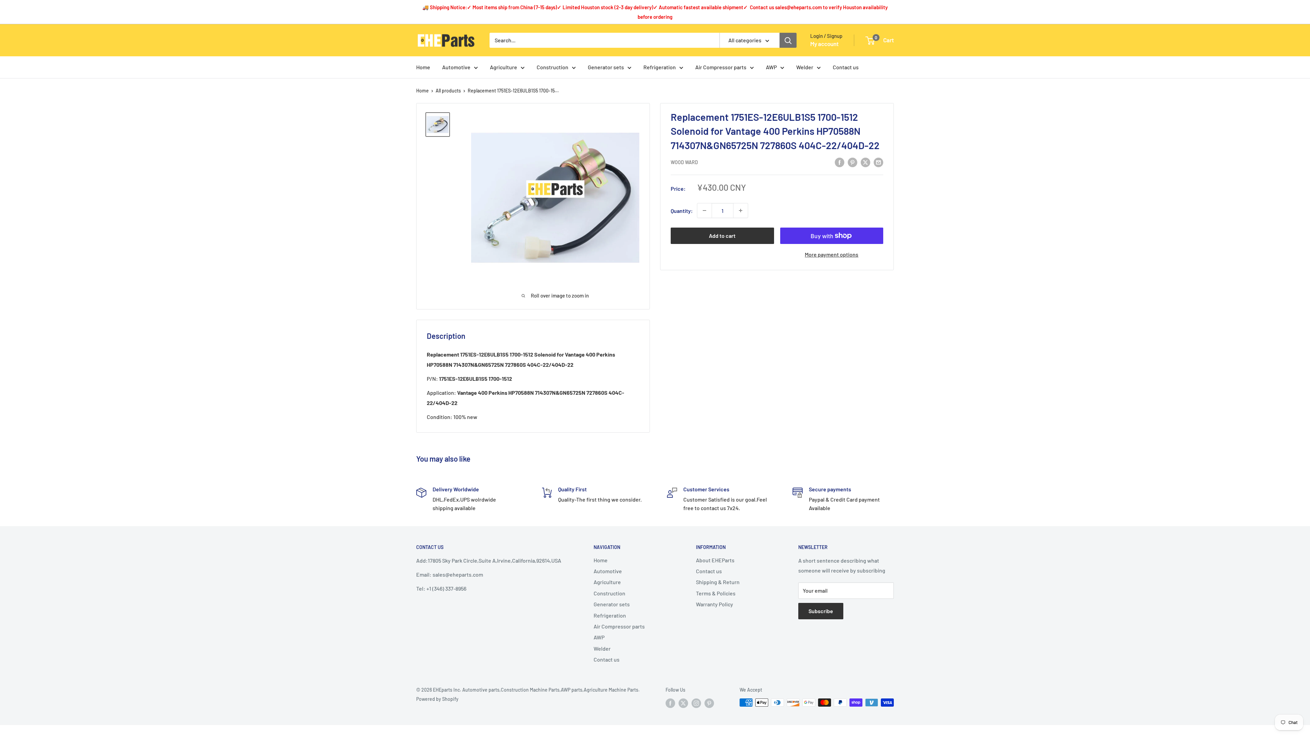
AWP (771, 67)
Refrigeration (659, 67)
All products (448, 90)
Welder (804, 67)
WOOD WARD (684, 162)
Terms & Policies (716, 593)
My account (824, 43)
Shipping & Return (718, 582)
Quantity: (682, 210)
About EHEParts (715, 560)
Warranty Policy (714, 604)
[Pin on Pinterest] (852, 162)
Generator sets (606, 67)
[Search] (788, 40)
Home (423, 67)
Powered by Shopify (437, 699)
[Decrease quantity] (704, 210)
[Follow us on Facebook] (670, 703)
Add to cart (722, 235)
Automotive (456, 67)
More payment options (831, 254)
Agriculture (503, 67)
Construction (552, 67)
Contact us (846, 67)
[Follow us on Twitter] (683, 703)
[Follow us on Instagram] (696, 703)
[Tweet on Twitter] (865, 162)
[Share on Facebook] (839, 162)
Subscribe (821, 611)
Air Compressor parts (720, 67)
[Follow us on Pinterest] (709, 703)
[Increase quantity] (740, 210)
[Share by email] (878, 162)
